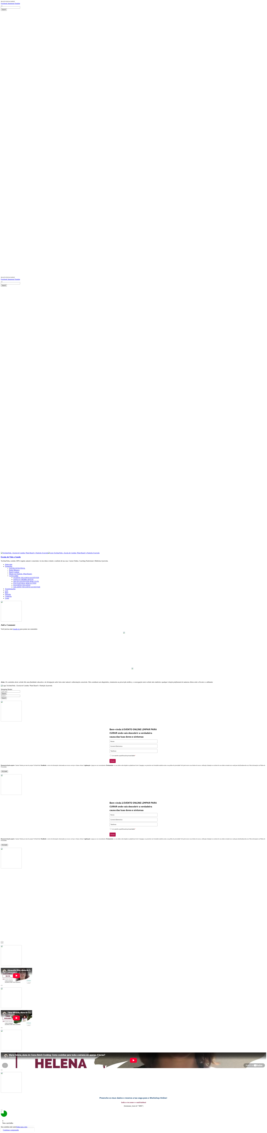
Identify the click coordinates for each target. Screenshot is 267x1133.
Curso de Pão (133, 644)
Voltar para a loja (21, 1127)
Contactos (133, 666)
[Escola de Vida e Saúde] (24, 553)
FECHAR (4, 771)
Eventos (133, 657)
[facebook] (132, 669)
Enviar (113, 761)
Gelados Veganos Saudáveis (133, 648)
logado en (16, 629)
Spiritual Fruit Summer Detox (133, 651)
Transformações (133, 659)
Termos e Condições (133, 678)
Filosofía (133, 665)
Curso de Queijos (133, 638)
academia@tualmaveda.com (134, 633)
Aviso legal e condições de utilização (133, 673)
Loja (133, 661)
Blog (133, 663)
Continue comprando (11, 1130)
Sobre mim (133, 655)
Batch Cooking (133, 650)
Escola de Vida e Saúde (11, 557)
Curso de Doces (133, 642)
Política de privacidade (133, 675)
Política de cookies (133, 677)
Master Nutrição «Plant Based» (133, 636)
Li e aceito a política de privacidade (123, 756)
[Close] (2, 985)
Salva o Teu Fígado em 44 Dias (133, 635)
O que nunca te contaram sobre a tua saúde (133, 653)
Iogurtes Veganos (133, 646)
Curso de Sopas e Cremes (133, 640)
